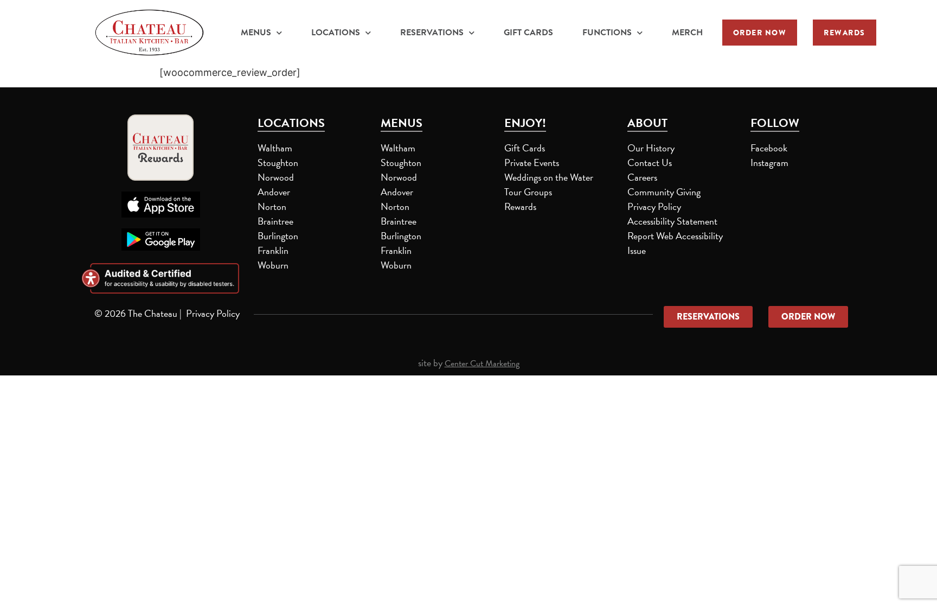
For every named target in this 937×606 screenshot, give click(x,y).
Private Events (531, 162)
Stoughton (278, 162)
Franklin (273, 250)
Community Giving (664, 191)
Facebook (768, 148)
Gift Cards (528, 32)
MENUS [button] (256, 32)
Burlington (278, 235)
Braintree (275, 221)
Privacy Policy (654, 206)
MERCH (689, 33)
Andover (274, 191)
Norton (272, 206)
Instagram (769, 162)
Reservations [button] (432, 32)
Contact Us (649, 162)
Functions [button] (607, 32)
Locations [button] (335, 32)
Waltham (275, 148)
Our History (651, 148)
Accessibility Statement (672, 221)
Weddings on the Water (548, 177)
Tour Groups (528, 191)
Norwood (276, 177)
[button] (760, 33)
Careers (642, 177)
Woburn (273, 265)
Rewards (520, 206)
